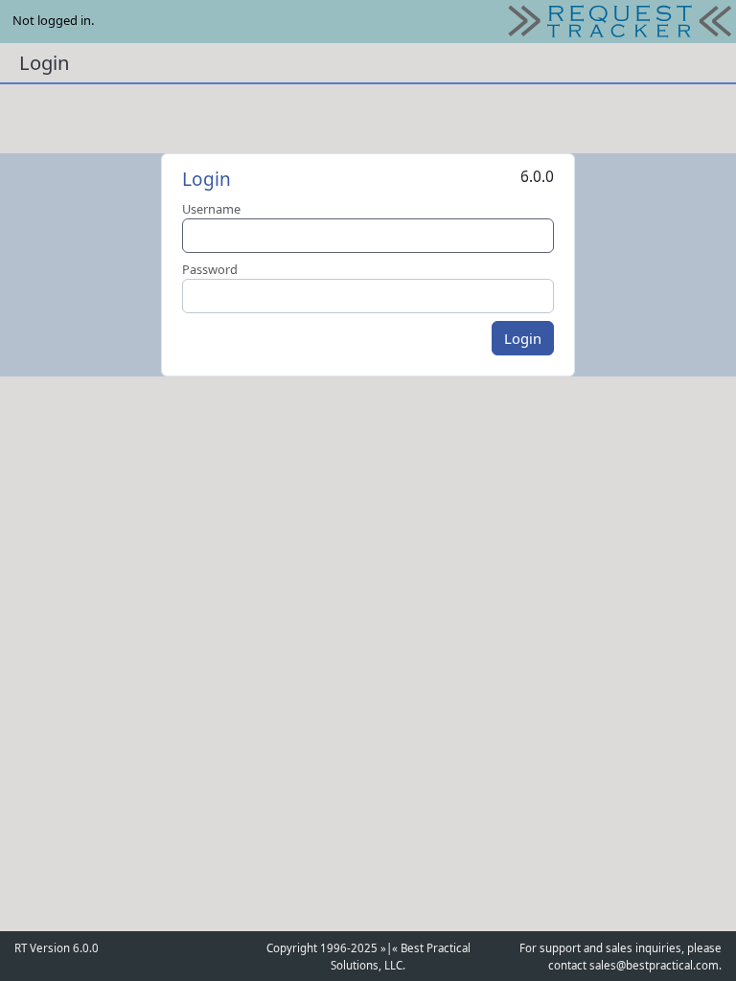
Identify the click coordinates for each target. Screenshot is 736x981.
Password (210, 269)
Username (211, 208)
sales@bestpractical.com (654, 965)
